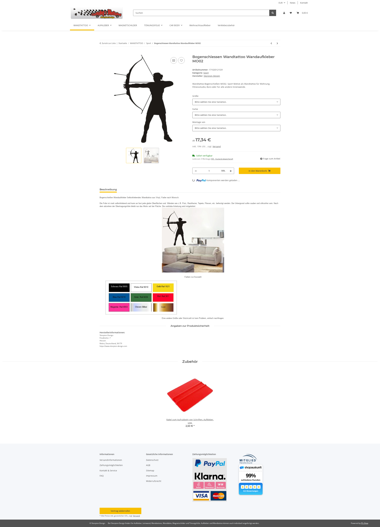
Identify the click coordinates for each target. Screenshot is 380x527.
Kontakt (304, 2)
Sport (206, 72)
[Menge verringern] (196, 171)
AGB (148, 465)
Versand (217, 146)
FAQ (102, 475)
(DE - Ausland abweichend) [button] (222, 159)
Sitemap (150, 470)
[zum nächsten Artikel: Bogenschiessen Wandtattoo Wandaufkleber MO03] (277, 43)
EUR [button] (281, 2)
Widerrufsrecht (153, 481)
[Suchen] (272, 13)
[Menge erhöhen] (230, 171)
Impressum (151, 475)
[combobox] (236, 102)
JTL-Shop (364, 523)
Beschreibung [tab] (108, 189)
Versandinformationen (111, 460)
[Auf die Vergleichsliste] (173, 60)
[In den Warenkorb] (102, 53)
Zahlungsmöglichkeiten (111, 465)
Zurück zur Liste (109, 43)
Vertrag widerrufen (120, 510)
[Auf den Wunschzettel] (181, 60)
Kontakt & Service (108, 470)
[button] (284, 13)
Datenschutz (152, 460)
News (292, 2)
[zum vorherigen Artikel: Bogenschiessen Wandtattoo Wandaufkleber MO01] (271, 43)
